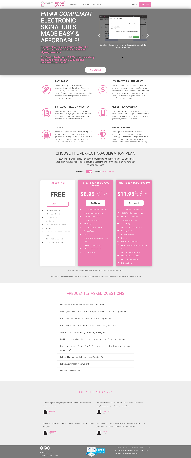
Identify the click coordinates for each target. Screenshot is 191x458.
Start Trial (145, 4)
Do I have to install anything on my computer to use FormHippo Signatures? (94, 339)
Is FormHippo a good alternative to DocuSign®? (82, 357)
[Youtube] (48, 448)
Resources (97, 4)
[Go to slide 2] (122, 57)
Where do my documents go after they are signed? (83, 332)
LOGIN (134, 4)
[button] (99, 35)
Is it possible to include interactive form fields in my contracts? (88, 325)
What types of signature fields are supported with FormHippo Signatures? (93, 311)
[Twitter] (45, 448)
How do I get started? (70, 371)
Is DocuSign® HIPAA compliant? (75, 364)
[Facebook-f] (41, 448)
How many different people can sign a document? (83, 305)
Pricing (86, 4)
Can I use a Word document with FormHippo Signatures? (86, 318)
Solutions (73, 4)
